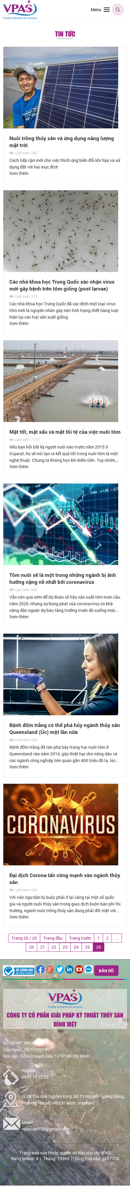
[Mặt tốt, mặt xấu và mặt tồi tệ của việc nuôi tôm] (60, 343)
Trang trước (80, 938)
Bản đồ (106, 970)
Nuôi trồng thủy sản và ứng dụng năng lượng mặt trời (61, 142)
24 (76, 947)
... (117, 938)
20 (31, 947)
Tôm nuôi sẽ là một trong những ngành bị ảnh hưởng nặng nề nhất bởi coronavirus (62, 578)
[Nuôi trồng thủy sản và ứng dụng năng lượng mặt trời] (60, 50)
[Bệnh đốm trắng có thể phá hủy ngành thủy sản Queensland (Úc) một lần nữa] (60, 637)
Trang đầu (53, 938)
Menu (96, 9)
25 (87, 947)
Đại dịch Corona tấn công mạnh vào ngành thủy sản (64, 879)
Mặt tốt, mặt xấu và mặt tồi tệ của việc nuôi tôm (65, 431)
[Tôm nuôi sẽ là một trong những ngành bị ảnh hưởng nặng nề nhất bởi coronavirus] (60, 487)
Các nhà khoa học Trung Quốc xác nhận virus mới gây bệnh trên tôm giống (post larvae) (62, 285)
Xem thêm (18, 173)
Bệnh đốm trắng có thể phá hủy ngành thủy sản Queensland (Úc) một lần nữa (64, 728)
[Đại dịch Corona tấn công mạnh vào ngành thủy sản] (60, 787)
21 (42, 947)
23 (65, 947)
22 (53, 947)
